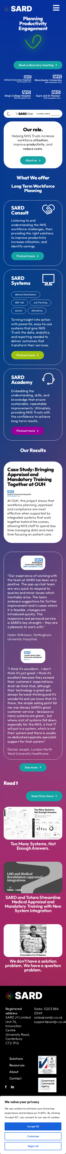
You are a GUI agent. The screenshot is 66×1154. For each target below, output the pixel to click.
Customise (33, 1136)
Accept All (33, 1126)
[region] (33, 1125)
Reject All (33, 1146)
